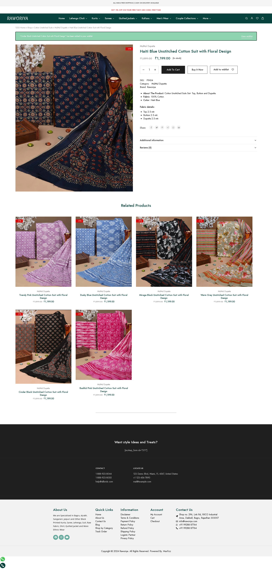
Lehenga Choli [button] (77, 18)
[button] (43, 285)
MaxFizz (167, 551)
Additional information (151, 140)
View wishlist (246, 36)
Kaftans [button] (145, 18)
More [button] (205, 18)
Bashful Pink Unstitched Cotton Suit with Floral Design (104, 390)
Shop (29, 27)
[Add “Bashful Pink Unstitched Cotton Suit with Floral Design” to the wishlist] (127, 315)
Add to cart (173, 69)
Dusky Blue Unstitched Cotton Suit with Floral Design (103, 296)
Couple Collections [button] (186, 18)
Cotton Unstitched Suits (43, 27)
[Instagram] (61, 537)
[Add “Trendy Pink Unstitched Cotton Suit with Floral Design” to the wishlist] (67, 222)
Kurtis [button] (95, 18)
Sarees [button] (108, 18)
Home (62, 18)
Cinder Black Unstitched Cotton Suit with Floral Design (43, 393)
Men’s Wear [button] (163, 18)
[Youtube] (66, 537)
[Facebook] (55, 537)
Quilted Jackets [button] (127, 18)
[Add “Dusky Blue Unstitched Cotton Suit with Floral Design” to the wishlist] (127, 222)
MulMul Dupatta (61, 27)
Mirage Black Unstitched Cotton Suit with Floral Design (164, 296)
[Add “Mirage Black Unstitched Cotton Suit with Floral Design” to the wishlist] (188, 222)
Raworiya (151, 87)
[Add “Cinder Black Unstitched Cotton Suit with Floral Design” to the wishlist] (67, 315)
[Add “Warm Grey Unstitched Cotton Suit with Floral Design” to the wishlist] (248, 222)
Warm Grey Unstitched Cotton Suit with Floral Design (224, 296)
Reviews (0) (145, 147)
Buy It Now (197, 69)
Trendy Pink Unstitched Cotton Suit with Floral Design (43, 296)
